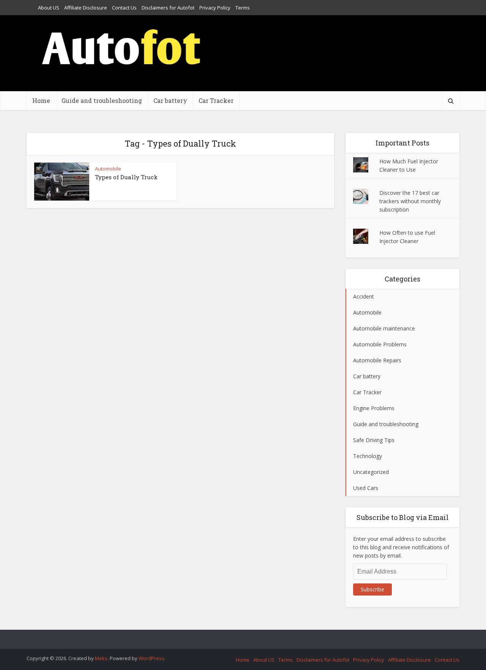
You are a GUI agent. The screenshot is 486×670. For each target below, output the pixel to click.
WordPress (151, 658)
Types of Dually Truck (126, 177)
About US (48, 7)
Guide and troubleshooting (102, 100)
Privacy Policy (214, 7)
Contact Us (124, 7)
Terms (242, 7)
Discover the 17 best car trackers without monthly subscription (410, 201)
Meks (101, 658)
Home (41, 100)
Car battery (170, 100)
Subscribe (372, 589)
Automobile (108, 168)
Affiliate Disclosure (85, 7)
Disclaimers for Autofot (168, 7)
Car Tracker (216, 100)
